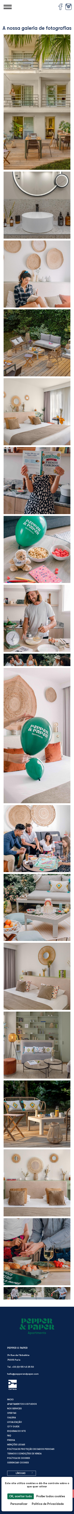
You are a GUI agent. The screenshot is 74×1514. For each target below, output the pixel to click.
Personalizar (18, 1504)
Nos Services (14, 1408)
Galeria (11, 1417)
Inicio (10, 1399)
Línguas (21, 1473)
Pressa (11, 1440)
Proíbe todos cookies (50, 1496)
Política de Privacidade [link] (48, 1504)
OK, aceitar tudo (20, 1496)
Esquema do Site (16, 1431)
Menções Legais (16, 1444)
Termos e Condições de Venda (24, 1453)
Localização (14, 1422)
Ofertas (11, 1413)
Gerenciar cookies (18, 1462)
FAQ (9, 1435)
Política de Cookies (18, 1458)
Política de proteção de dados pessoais (30, 1449)
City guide (13, 1426)
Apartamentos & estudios (22, 1404)
